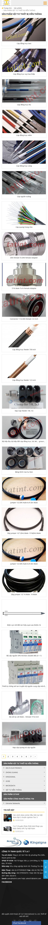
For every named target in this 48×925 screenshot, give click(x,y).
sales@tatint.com (14, 878)
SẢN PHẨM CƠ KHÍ (11, 794)
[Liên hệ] (45, 871)
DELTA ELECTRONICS (14, 768)
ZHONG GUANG (12, 772)
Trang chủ (7, 8)
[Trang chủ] (6, 3)
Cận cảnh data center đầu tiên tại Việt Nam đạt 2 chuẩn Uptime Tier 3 (28, 816)
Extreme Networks (13, 803)
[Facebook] (45, 867)
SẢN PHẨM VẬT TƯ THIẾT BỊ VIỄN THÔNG (19, 10)
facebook (7, 882)
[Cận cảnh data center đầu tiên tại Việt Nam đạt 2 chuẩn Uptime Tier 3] (8, 817)
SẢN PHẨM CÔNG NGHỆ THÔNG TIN (18, 799)
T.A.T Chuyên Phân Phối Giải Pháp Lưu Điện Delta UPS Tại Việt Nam (28, 827)
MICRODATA (10, 785)
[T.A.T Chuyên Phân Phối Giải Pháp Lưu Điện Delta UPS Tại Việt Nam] (8, 829)
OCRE (8, 781)
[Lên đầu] (45, 862)
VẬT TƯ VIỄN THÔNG (14, 790)
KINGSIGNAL (10, 777)
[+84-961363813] (45, 876)
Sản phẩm (18, 8)
